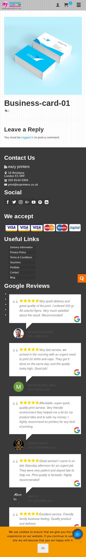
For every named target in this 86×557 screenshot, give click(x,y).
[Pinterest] (40, 202)
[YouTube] (34, 202)
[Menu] (78, 5)
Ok (43, 548)
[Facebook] (8, 202)
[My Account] (58, 5)
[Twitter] (14, 202)
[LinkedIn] (46, 202)
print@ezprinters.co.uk (23, 184)
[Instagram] (21, 202)
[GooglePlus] (27, 202)
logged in (28, 137)
